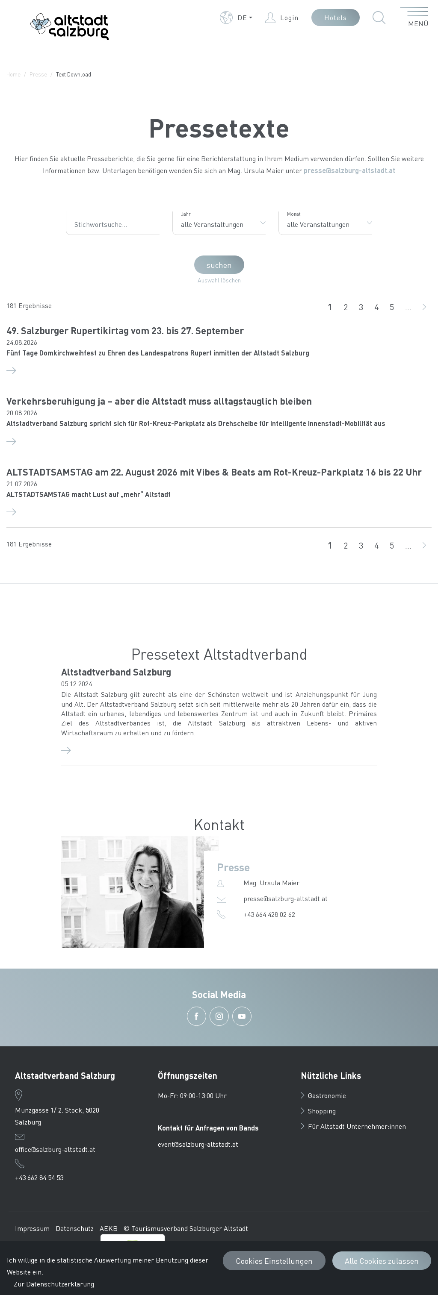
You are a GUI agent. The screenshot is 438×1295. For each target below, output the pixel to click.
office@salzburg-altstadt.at (55, 1149)
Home (13, 74)
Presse (38, 74)
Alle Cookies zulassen (382, 1261)
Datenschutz (75, 1228)
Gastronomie (327, 1095)
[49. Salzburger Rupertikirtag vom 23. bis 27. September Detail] (219, 369)
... (408, 306)
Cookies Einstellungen (274, 1261)
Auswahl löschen (219, 280)
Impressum (32, 1228)
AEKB (109, 1228)
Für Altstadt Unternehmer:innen (357, 1126)
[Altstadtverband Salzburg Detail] (219, 749)
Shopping (322, 1110)
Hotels (335, 17)
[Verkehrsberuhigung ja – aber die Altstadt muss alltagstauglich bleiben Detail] (219, 440)
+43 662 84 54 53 (39, 1177)
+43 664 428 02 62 (269, 914)
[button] (236, 17)
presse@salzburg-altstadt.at (349, 170)
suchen (219, 265)
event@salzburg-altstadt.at (198, 1143)
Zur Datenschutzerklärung (54, 1283)
